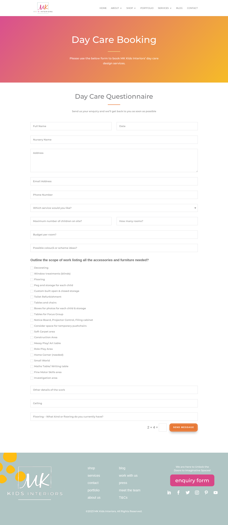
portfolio (94, 490)
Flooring (39, 279)
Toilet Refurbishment (47, 296)
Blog (179, 8)
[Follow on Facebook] (178, 493)
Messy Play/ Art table (47, 343)
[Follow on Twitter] (188, 493)
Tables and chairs (45, 302)
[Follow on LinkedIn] (169, 493)
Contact (192, 8)
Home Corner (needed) (48, 354)
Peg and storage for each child (53, 285)
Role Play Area (43, 348)
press (123, 483)
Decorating (41, 267)
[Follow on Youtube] (216, 493)
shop (91, 468)
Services (163, 8)
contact (93, 483)
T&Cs (123, 497)
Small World (42, 360)
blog (122, 468)
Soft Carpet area (44, 331)
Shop (129, 8)
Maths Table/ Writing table (51, 366)
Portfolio (147, 8)
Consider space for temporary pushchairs (60, 325)
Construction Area (45, 337)
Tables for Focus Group (48, 314)
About (115, 8)
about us (94, 497)
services (94, 475)
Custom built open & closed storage (56, 291)
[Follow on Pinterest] (206, 493)
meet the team (129, 490)
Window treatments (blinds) (52, 273)
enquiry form (192, 480)
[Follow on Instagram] (197, 493)
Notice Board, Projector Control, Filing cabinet (63, 320)
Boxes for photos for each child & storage (60, 308)
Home (103, 8)
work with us (128, 475)
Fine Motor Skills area (48, 372)
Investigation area (45, 377)
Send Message (183, 427)
